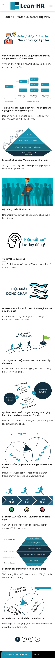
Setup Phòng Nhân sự (17, 654)
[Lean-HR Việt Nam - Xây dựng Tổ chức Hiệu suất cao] (27, 5)
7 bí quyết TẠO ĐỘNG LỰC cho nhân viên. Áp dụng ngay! (26, 361)
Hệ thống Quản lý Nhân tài (16, 209)
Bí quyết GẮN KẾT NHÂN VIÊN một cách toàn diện (26, 518)
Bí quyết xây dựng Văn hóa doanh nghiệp (24, 569)
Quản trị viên (40, 17)
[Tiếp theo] (37, 639)
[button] (3, 5)
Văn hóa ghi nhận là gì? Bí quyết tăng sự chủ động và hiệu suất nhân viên (26, 57)
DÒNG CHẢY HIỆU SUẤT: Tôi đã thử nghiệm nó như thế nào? (27, 309)
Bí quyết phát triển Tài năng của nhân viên (25, 160)
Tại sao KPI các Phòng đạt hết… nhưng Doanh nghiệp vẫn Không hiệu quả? (26, 109)
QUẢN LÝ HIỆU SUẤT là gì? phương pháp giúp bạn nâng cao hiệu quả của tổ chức (26, 413)
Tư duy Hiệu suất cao (13, 259)
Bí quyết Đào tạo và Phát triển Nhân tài (23, 618)
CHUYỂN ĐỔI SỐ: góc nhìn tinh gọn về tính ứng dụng (27, 466)
